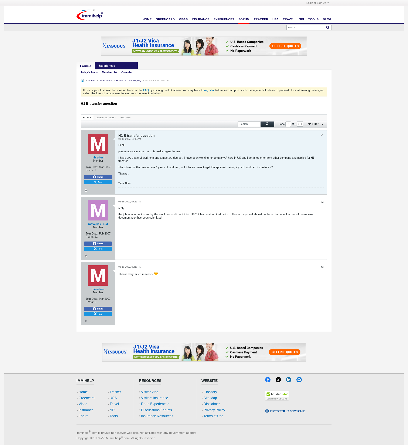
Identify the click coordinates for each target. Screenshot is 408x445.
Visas (183, 19)
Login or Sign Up (316, 2)
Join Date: (92, 167)
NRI (301, 19)
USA (275, 19)
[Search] (327, 27)
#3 (322, 267)
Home (147, 19)
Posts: (90, 170)
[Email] (301, 381)
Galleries (128, 65)
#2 (322, 201)
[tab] (87, 117)
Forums (85, 66)
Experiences (224, 19)
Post (100, 182)
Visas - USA (105, 80)
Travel (289, 19)
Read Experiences (155, 404)
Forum (243, 19)
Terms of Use (213, 416)
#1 (322, 135)
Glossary (210, 392)
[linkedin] (291, 381)
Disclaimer (212, 404)
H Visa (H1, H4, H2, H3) (128, 80)
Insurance (200, 19)
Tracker (261, 19)
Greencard (165, 19)
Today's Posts (89, 72)
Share (100, 177)
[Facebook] (270, 381)
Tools (313, 19)
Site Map (210, 398)
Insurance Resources (157, 416)
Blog (327, 19)
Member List (109, 72)
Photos (125, 117)
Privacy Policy (214, 410)
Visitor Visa (149, 392)
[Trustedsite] (277, 399)
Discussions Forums (156, 410)
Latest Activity (106, 117)
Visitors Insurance (154, 398)
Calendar (126, 72)
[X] (281, 381)
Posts (87, 117)
